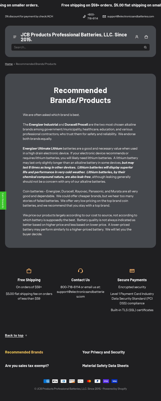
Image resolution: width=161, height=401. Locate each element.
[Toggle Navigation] (14, 36)
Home (9, 63)
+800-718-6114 (92, 16)
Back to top (14, 335)
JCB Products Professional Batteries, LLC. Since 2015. (69, 388)
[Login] (136, 36)
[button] (146, 36)
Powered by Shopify (115, 388)
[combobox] (80, 47)
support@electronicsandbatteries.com (130, 16)
